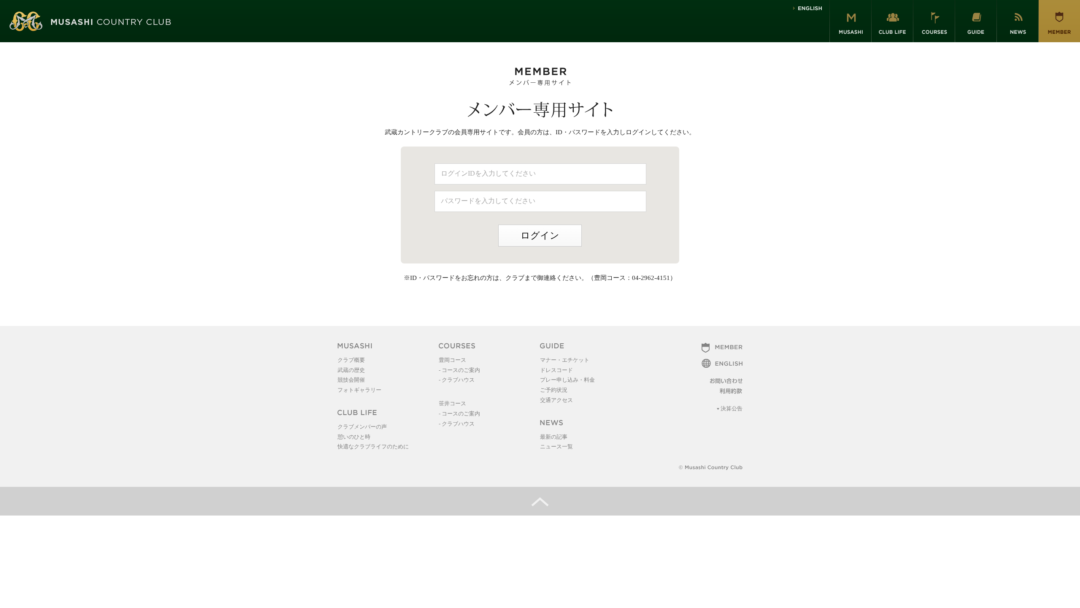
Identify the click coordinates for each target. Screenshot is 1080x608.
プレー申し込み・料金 (567, 380)
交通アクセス (556, 400)
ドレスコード (556, 370)
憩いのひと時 (354, 437)
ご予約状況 (553, 390)
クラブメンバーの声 (362, 426)
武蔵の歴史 (351, 370)
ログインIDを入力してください (488, 173)
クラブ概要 (351, 360)
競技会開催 (351, 380)
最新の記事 (553, 437)
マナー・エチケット (564, 360)
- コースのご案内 (459, 370)
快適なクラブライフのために (373, 446)
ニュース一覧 (556, 446)
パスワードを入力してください (488, 200)
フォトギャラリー (359, 390)
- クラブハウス (457, 380)
